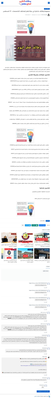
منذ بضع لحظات (46, 243)
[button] (42, 225)
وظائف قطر (47, 8)
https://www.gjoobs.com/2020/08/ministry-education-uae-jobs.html (33, 365)
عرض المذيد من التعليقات (43, 391)
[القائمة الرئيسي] (49, 3)
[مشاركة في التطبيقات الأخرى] (22, 225)
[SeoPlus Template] (49, 396)
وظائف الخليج (36, 396)
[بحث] (2, 3)
